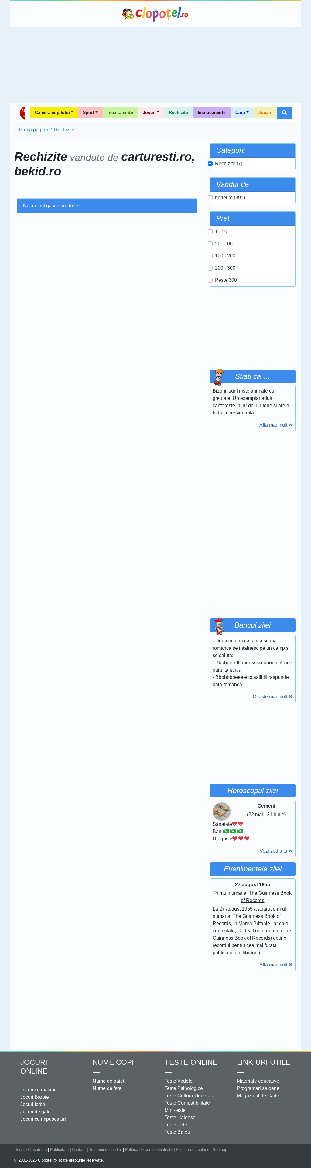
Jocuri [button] (149, 112)
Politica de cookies (192, 1149)
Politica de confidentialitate (149, 1149)
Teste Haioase (180, 1117)
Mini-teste (175, 1110)
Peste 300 (226, 280)
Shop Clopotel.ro (22, 113)
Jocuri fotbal (33, 1104)
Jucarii (265, 112)
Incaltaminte (120, 112)
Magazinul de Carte (258, 1095)
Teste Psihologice (184, 1088)
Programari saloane (258, 1088)
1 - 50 (221, 231)
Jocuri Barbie (34, 1097)
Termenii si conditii (105, 1149)
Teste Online (191, 1062)
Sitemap (220, 1149)
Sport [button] (88, 112)
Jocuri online (33, 1066)
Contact (79, 1149)
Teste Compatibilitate (187, 1102)
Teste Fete (176, 1124)
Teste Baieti (177, 1132)
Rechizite (178, 112)
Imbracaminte (212, 112)
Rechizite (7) (228, 163)
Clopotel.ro (155, 14)
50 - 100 (224, 243)
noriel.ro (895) (230, 197)
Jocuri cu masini (37, 1089)
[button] (284, 113)
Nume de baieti (109, 1081)
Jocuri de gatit (35, 1111)
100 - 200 (225, 255)
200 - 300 (225, 268)
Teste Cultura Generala (189, 1095)
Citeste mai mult (271, 696)
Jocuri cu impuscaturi (43, 1119)
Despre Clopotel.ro (30, 1149)
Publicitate (59, 1149)
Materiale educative (258, 1081)
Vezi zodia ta (274, 850)
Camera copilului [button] (52, 112)
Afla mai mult (274, 424)
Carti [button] (240, 112)
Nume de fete (107, 1088)
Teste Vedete (179, 1081)
